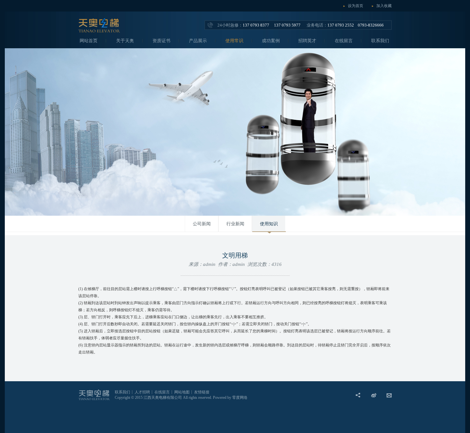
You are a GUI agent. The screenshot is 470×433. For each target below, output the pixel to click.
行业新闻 (235, 223)
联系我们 (380, 40)
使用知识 (269, 223)
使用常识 (234, 40)
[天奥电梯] (100, 31)
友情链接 (201, 392)
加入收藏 (384, 6)
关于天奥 (125, 40)
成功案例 (271, 40)
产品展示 (198, 40)
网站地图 (182, 392)
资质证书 (161, 40)
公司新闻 (202, 223)
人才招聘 (142, 392)
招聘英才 (307, 40)
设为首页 (355, 6)
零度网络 (239, 397)
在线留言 (344, 40)
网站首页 (89, 40)
